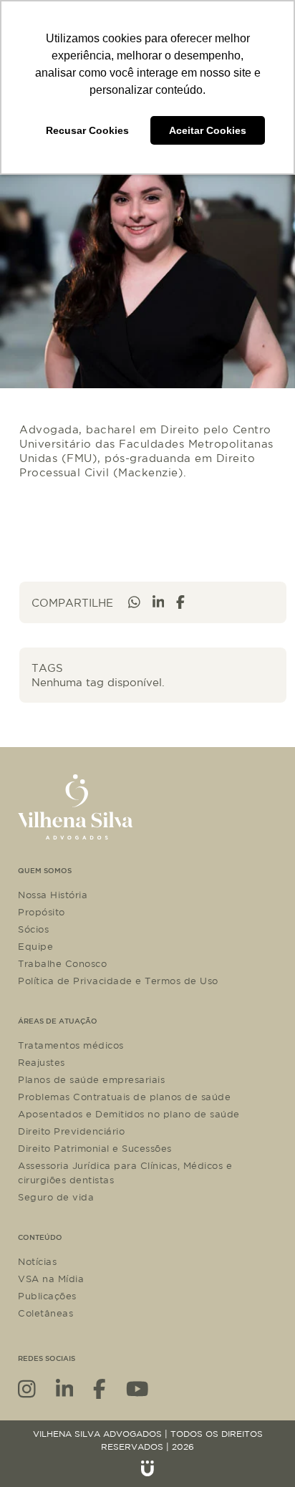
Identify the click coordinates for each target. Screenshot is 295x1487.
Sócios (33, 929)
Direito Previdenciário (71, 1131)
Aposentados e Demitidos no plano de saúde (129, 1114)
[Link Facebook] (99, 1388)
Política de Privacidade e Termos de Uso (118, 981)
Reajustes (41, 1062)
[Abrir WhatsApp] (259, 1451)
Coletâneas (45, 1313)
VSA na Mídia (51, 1279)
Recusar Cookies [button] (87, 130)
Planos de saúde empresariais (91, 1079)
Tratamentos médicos (71, 1045)
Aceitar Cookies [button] (207, 130)
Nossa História (52, 895)
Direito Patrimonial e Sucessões (95, 1148)
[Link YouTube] (137, 1388)
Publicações (47, 1296)
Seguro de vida (56, 1197)
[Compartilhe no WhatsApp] (134, 602)
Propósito (41, 912)
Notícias (37, 1261)
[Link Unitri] (147, 1468)
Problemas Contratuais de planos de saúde (124, 1097)
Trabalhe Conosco (62, 963)
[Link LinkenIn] (65, 1388)
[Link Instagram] (27, 1388)
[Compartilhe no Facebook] (180, 602)
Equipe (35, 946)
